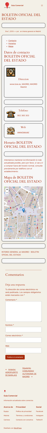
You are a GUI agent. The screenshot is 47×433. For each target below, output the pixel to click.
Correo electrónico (14, 335)
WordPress (18, 428)
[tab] (25, 40)
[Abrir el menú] (42, 5)
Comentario (11, 300)
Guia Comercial (17, 5)
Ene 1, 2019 (9, 31)
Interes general (27, 31)
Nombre (9, 325)
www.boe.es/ (23, 132)
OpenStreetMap (30, 238)
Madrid (38, 31)
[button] (23, 210)
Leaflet (21, 238)
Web (7, 346)
